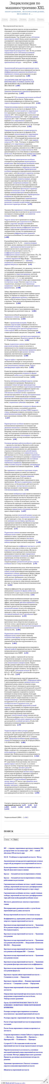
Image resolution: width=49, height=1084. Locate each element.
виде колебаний (20, 779)
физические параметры (12, 204)
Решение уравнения (27, 476)
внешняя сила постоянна (16, 521)
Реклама (40, 19)
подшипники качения (17, 344)
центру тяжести (9, 781)
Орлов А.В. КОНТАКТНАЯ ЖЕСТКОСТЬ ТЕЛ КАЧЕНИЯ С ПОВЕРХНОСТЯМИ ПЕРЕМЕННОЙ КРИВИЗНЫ (22, 1005)
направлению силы (30, 453)
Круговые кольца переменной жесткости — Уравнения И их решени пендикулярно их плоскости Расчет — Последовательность (23, 927)
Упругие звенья (9, 220)
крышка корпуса (9, 764)
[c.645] (6, 809)
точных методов (17, 385)
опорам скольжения (11, 700)
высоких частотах (28, 352)
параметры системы (29, 167)
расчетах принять (28, 338)
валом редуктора (10, 752)
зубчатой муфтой (10, 649)
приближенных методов (12, 62)
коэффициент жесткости (30, 227)
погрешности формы (29, 373)
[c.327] (6, 807)
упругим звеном (16, 227)
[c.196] (20, 807)
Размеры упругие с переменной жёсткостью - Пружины (24, 1018)
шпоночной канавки (25, 515)
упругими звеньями (17, 224)
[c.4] (35, 805)
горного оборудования (12, 103)
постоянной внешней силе (13, 614)
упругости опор (30, 282)
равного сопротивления (15, 575)
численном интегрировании (31, 626)
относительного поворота (16, 365)
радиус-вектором (11, 785)
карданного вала (23, 704)
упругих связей (14, 39)
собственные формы (11, 490)
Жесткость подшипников (23, 482)
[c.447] (13, 807)
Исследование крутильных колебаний (28, 97)
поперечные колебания (20, 183)
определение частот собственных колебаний (19, 53)
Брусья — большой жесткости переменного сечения (22, 874)
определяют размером (11, 447)
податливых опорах (30, 470)
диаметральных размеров (13, 414)
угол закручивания (17, 121)
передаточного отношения (21, 509)
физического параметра (25, 173)
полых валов (17, 579)
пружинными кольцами (18, 323)
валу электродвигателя (12, 329)
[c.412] (34, 807)
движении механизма (11, 428)
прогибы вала (30, 521)
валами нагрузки (16, 465)
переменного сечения (11, 74)
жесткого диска (24, 768)
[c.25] (30, 805)
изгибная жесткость (11, 704)
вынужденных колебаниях (26, 163)
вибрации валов (9, 534)
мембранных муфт (19, 494)
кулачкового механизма (20, 556)
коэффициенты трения (12, 253)
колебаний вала (31, 72)
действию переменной (27, 602)
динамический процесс (25, 562)
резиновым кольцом (22, 670)
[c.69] (24, 805)
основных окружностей (12, 259)
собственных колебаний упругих (21, 381)
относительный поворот (20, 715)
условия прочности (30, 107)
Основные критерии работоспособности (18, 443)
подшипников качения (27, 517)
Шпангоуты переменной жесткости (16, 1070)
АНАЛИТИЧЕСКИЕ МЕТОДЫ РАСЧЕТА (18, 80)
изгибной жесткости (23, 721)
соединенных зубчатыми (17, 402)
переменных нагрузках (12, 117)
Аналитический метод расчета (14, 68)
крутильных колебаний (33, 387)
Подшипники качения (11, 533)
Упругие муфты (9, 360)
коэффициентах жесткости (13, 280)
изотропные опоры (11, 282)
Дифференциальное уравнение (15, 72)
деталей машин (31, 451)
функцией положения (11, 560)
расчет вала (8, 154)
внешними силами (19, 191)
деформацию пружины (19, 297)
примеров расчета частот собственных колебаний (19, 392)
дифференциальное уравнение (24, 233)
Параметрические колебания (14, 424)
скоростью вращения (23, 274)
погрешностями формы (12, 637)
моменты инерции (24, 179)
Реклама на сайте (19, 1083)
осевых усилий (9, 571)
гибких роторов (22, 731)
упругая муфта (16, 325)
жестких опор (28, 772)
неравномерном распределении (15, 51)
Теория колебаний (10, 731)
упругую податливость (12, 550)
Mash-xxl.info (10, 1083)
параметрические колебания (25, 159)
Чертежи (13, 19)
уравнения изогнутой (11, 628)
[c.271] (27, 807)
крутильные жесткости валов (20, 247)
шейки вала (18, 375)
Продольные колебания (17, 739)
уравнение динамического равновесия (17, 91)
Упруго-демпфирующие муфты (20, 366)
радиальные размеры (11, 346)
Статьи (4, 19)
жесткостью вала (22, 486)
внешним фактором (17, 193)
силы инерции (25, 435)
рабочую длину (19, 719)
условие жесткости (27, 150)
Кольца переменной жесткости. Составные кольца (22, 915)
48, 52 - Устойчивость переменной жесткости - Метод (22, 857)
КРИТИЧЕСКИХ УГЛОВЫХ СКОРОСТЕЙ (19, 82)
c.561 (25, 817)
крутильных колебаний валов (30, 398)
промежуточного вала (31, 682)
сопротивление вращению (27, 350)
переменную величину (28, 229)
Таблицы (23, 19)
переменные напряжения (12, 463)
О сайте (32, 19)
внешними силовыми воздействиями (17, 202)
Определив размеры (11, 107)
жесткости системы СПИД (22, 410)
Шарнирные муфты (34, 680)
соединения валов (25, 222)
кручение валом (35, 212)
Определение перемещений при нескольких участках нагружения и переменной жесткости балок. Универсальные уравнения (23, 996)
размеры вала (31, 154)
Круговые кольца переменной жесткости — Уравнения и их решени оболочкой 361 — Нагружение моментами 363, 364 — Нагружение (23, 942)
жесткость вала (26, 336)
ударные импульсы (10, 264)
